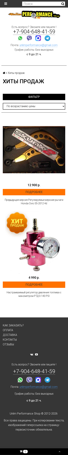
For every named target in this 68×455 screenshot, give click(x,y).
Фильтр (34, 97)
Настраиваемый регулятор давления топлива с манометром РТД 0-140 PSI (34, 294)
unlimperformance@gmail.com (39, 45)
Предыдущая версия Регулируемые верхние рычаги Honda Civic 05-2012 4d (34, 201)
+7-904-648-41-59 (34, 32)
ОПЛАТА (8, 330)
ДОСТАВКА (10, 335)
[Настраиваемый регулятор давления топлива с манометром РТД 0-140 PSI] (34, 242)
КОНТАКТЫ (10, 339)
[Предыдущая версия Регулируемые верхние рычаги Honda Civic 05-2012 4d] (34, 149)
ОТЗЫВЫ (8, 344)
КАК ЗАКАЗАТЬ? (13, 325)
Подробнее (34, 192)
